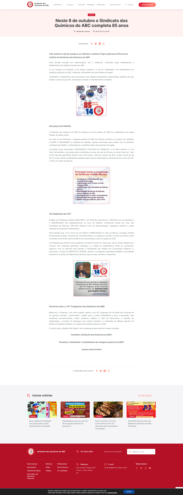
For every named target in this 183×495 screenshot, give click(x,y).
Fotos (48, 467)
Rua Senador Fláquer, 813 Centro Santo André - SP (85, 470)
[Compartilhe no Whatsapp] (103, 44)
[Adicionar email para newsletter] (153, 451)
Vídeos (48, 471)
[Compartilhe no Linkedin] (99, 44)
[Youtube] (150, 468)
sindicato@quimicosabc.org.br (115, 468)
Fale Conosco (115, 5)
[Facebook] (138, 468)
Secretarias (31, 467)
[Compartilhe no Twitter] (95, 44)
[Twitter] (142, 468)
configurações (112, 493)
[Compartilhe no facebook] (91, 44)
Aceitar (129, 492)
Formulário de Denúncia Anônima (32, 476)
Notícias (81, 5)
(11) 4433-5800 (86, 452)
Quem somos (32, 464)
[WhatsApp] (146, 468)
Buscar (130, 5)
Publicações (62, 464)
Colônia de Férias (34, 471)
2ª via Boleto (62, 471)
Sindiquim (90, 5)
